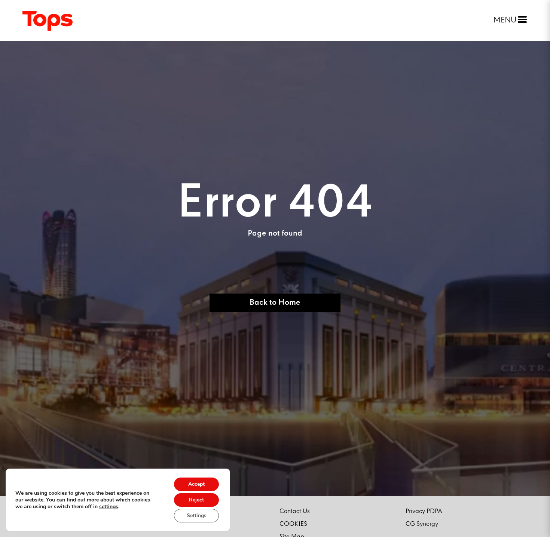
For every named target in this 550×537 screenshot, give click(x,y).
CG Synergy (422, 524)
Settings (197, 515)
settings (108, 506)
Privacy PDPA (424, 511)
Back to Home (275, 303)
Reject (196, 499)
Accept (196, 484)
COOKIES (293, 524)
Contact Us (294, 511)
